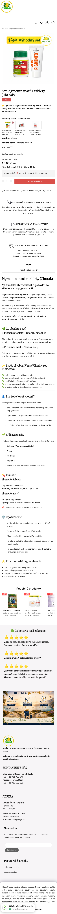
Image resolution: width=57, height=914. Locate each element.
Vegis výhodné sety (16, 28)
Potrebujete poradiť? (29, 270)
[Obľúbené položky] (41, 23)
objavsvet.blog (10, 872)
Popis (28, 264)
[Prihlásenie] (47, 22)
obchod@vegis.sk (17, 819)
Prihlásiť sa (12, 850)
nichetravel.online (11, 867)
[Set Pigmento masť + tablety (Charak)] (28, 58)
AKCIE (4, 28)
